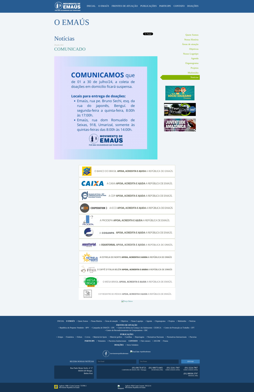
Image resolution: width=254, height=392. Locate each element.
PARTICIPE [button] (165, 6)
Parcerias (193, 337)
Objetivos (193, 49)
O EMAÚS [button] (103, 6)
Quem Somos (191, 34)
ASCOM (157, 341)
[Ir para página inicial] (67, 6)
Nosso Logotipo (190, 53)
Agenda (194, 58)
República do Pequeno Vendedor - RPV (74, 328)
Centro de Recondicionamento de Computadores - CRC (127, 330)
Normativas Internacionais (177, 337)
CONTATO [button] (179, 6)
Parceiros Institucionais (117, 341)
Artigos (60, 337)
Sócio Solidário (132, 345)
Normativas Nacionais (155, 337)
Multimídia (193, 72)
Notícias (194, 77)
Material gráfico (116, 337)
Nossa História (191, 39)
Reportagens (139, 337)
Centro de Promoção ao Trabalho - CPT (179, 328)
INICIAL (91, 6)
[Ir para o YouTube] (135, 352)
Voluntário (102, 341)
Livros (87, 337)
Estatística (70, 337)
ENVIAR (190, 361)
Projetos (194, 68)
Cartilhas (128, 337)
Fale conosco (145, 341)
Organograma (191, 63)
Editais (79, 337)
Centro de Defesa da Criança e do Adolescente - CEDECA (139, 328)
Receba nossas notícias (82, 361)
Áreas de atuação (190, 44)
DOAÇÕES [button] (192, 6)
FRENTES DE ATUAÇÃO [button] (125, 6)
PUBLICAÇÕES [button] (148, 6)
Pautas (165, 341)
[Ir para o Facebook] (106, 353)
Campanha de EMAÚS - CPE (103, 328)
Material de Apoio (100, 337)
